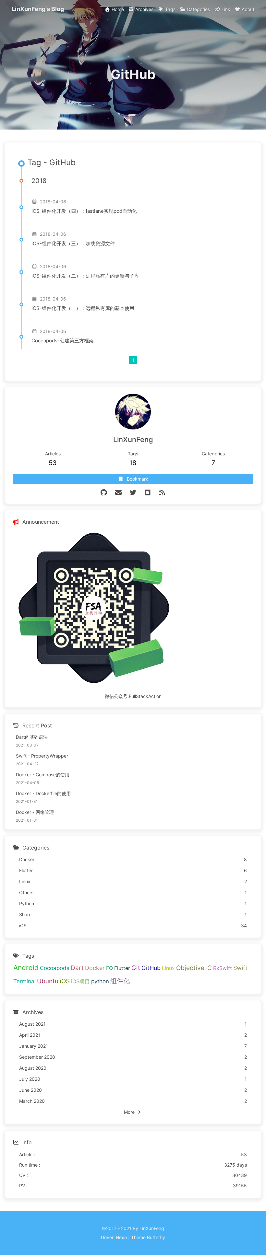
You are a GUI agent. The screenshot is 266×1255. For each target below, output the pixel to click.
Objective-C (194, 968)
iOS (65, 981)
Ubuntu (47, 981)
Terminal (24, 981)
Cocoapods (54, 968)
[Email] (119, 492)
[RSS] (162, 492)
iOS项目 (80, 981)
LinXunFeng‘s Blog (38, 9)
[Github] (104, 492)
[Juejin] (148, 492)
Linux (168, 968)
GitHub (151, 967)
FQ (109, 968)
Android (26, 968)
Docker (95, 967)
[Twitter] (133, 492)
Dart (77, 968)
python (100, 981)
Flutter (122, 968)
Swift (240, 967)
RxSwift (222, 968)
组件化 (120, 981)
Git (135, 968)
